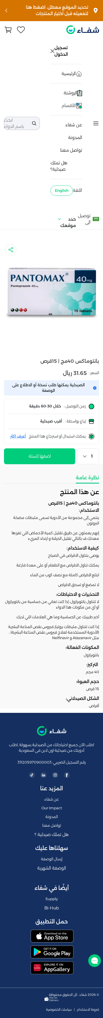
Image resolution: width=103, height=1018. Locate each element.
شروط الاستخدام (88, 1009)
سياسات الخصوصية (59, 1009)
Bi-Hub (51, 907)
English (61, 190)
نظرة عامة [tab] (87, 478)
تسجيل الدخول (61, 51)
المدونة (75, 137)
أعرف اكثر (18, 436)
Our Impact (51, 808)
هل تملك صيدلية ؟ (52, 834)
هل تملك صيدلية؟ (58, 166)
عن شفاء (73, 124)
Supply (51, 898)
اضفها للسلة (40, 456)
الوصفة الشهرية (51, 868)
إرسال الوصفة (51, 859)
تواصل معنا (71, 150)
